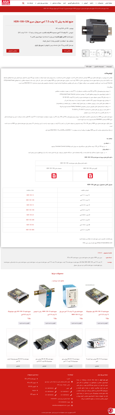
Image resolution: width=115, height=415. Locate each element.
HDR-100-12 (30, 195)
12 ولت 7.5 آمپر (97, 262)
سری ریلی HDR (76, 8)
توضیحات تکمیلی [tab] (99, 67)
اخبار (64, 3)
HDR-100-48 (30, 225)
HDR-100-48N (30, 230)
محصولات (100, 3)
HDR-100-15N (30, 210)
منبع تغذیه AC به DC (100, 8)
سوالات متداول (56, 3)
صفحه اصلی (108, 3)
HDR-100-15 (30, 205)
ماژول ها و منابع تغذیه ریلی (87, 8)
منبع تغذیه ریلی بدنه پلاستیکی (18, 262)
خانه (108, 8)
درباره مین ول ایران (42, 3)
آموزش (86, 3)
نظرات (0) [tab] (89, 67)
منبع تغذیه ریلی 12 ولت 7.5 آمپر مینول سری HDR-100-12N (43, 21)
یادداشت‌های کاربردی (73, 3)
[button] (23, 3)
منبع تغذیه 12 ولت (68, 262)
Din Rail (82, 262)
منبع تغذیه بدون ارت (41, 262)
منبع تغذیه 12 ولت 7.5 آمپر (55, 262)
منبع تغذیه (76, 262)
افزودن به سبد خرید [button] (102, 323)
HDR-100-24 (30, 215)
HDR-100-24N (30, 220)
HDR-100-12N (30, 200)
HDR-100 (90, 262)
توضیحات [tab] (109, 67)
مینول (75, 265)
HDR (86, 262)
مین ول (80, 265)
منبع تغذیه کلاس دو (87, 265)
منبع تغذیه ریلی (31, 262)
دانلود (91, 3)
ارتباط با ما (30, 3)
